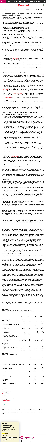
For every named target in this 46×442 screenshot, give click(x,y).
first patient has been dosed (22, 74)
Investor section (16, 58)
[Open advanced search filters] (39, 9)
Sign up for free (9, 437)
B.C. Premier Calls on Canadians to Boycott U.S (11, 1)
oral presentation (8, 97)
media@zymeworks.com (6, 400)
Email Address (5, 433)
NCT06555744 (5, 89)
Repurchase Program (14, 156)
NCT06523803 (41, 74)
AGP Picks (3, 1)
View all (43, 1)
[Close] (17, 422)
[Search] (36, 9)
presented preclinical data (17, 93)
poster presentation (7, 101)
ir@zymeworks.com (5, 393)
